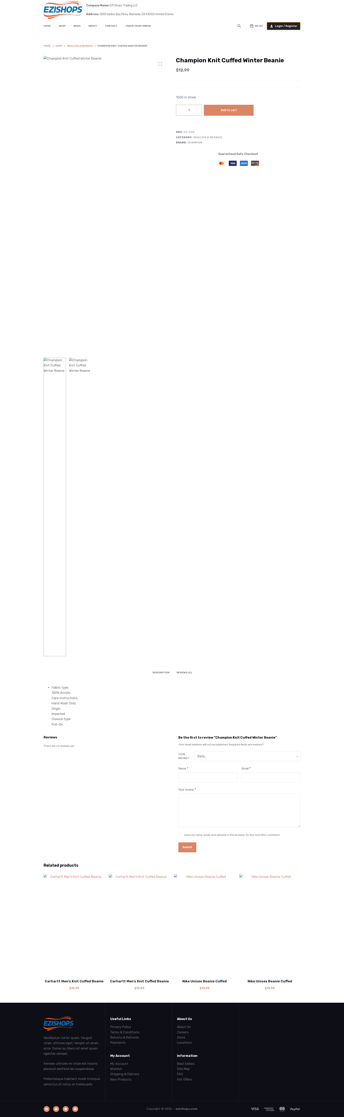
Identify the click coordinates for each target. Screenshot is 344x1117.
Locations (184, 1043)
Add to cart (229, 110)
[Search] (239, 26)
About (92, 25)
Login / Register (286, 25)
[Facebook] (47, 1109)
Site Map (183, 1069)
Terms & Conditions (124, 1032)
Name (183, 768)
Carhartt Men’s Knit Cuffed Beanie (74, 981)
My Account (119, 1064)
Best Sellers (186, 1064)
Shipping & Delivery (124, 1074)
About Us (184, 1027)
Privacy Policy (120, 1027)
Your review (187, 789)
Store (181, 1037)
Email (246, 768)
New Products (120, 1079)
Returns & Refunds (124, 1037)
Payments (117, 1043)
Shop (62, 25)
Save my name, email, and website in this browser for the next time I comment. (232, 834)
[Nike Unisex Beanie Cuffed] (204, 924)
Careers (183, 1032)
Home (47, 25)
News (76, 25)
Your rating (183, 756)
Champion (195, 142)
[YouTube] (75, 1109)
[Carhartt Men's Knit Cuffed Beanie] (74, 924)
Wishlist (116, 1069)
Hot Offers (184, 1079)
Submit (187, 847)
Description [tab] (160, 672)
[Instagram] (66, 1109)
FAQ (180, 1074)
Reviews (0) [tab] (184, 672)
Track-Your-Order (138, 25)
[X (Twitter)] (56, 1109)
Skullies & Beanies (207, 137)
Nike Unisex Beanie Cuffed (204, 981)
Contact (111, 25)
